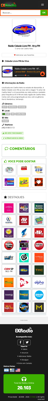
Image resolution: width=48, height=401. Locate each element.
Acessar (5, 121)
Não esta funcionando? (13, 133)
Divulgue (25, 360)
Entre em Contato (25, 363)
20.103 (24, 387)
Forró (5, 107)
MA (13, 114)
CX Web (33, 397)
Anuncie (25, 353)
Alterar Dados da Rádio (14, 138)
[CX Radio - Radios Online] (24, 329)
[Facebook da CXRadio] (20, 342)
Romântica (12, 107)
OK (43, 12)
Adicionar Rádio (25, 356)
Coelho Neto (20, 114)
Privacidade (12, 397)
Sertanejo (22, 107)
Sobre (25, 349)
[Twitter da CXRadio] (27, 342)
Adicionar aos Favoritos (25, 55)
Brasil (7, 114)
